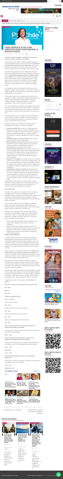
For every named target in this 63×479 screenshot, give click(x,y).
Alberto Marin (20, 54)
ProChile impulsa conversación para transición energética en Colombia (35, 411)
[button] (58, 474)
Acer (36, 453)
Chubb (22, 448)
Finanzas (27, 423)
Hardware (37, 423)
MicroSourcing (8, 451)
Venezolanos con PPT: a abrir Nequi (12, 410)
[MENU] (2, 16)
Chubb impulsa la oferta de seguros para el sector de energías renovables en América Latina (22, 438)
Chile (29, 54)
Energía (8, 26)
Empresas (4, 26)
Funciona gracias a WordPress (34, 475)
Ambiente (19, 423)
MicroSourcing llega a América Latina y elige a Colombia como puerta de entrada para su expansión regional (8, 438)
